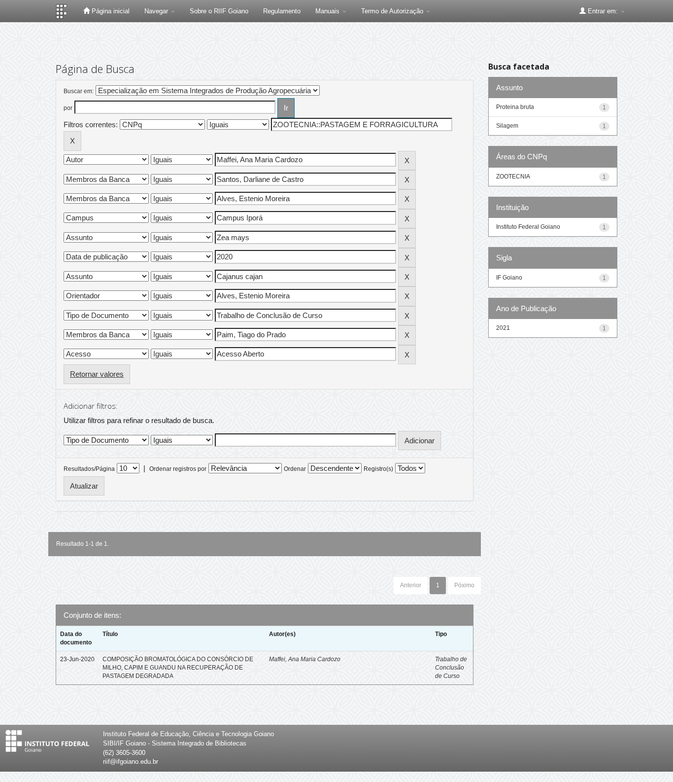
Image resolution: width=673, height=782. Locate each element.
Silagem (507, 125)
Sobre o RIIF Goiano (219, 11)
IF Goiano (509, 277)
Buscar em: (79, 91)
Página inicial (110, 11)
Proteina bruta (515, 107)
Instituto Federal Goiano (528, 226)
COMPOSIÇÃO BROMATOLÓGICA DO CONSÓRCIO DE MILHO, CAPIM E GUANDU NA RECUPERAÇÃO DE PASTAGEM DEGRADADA (177, 667)
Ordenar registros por (177, 468)
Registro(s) (378, 468)
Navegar (157, 11)
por (68, 108)
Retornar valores (97, 374)
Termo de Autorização (393, 11)
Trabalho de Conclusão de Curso (451, 667)
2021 (503, 327)
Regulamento (282, 11)
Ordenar (295, 468)
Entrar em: (603, 11)
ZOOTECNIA (513, 176)
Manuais (328, 11)
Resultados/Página (89, 468)
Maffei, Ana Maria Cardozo (304, 659)
